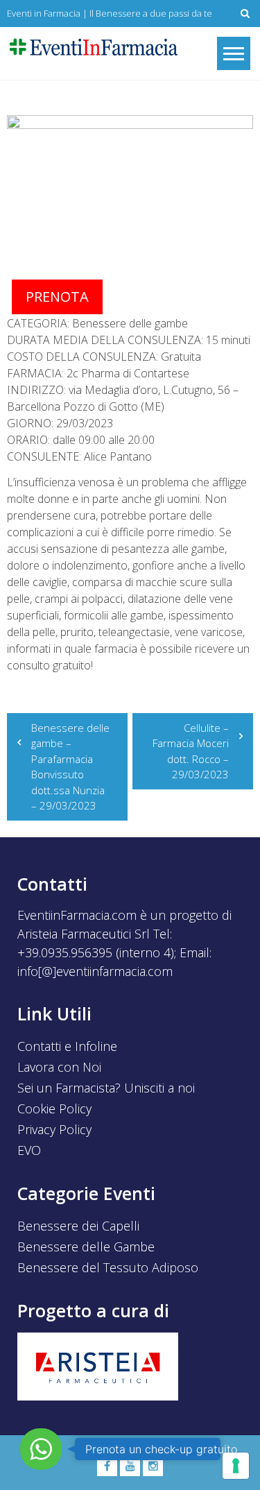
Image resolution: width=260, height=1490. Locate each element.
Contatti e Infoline (67, 1046)
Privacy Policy (54, 1129)
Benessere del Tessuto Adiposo (107, 1267)
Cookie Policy (54, 1108)
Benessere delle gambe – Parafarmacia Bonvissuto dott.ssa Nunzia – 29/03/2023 (70, 767)
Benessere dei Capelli (78, 1225)
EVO (29, 1150)
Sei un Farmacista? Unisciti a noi (106, 1087)
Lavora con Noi (59, 1067)
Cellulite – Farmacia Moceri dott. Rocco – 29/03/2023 (191, 751)
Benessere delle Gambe (86, 1246)
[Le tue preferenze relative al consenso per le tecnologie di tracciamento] (236, 1466)
